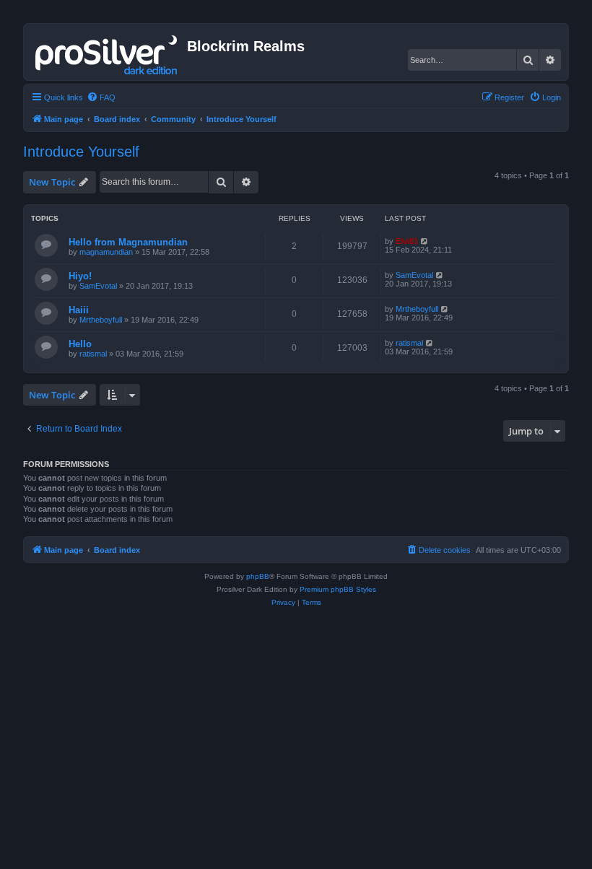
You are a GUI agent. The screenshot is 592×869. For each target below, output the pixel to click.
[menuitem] (101, 97)
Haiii (79, 310)
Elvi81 (407, 241)
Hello (80, 344)
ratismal (93, 353)
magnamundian (106, 252)
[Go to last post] (425, 241)
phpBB (257, 576)
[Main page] (107, 52)
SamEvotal (98, 285)
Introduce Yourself (81, 152)
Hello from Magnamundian (128, 242)
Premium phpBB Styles (338, 589)
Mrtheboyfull (100, 319)
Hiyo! (80, 276)
